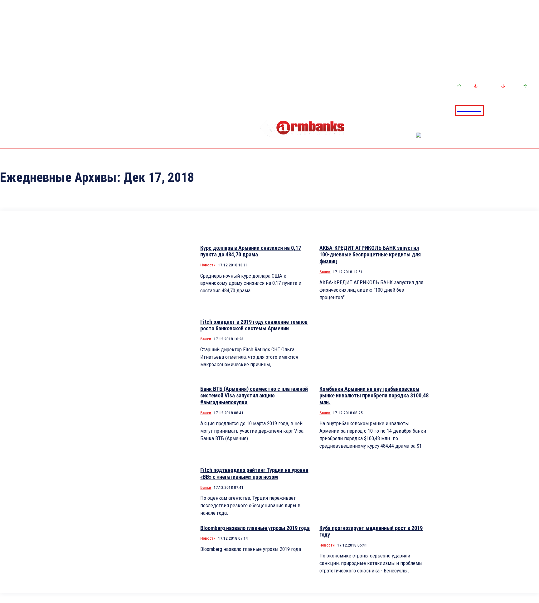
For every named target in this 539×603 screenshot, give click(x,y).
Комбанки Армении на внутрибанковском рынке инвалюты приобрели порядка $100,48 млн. (374, 396)
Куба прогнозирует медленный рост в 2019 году (371, 531)
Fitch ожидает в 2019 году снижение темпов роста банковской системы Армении (254, 325)
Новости (208, 265)
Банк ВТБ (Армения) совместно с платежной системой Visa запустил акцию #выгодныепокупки (254, 396)
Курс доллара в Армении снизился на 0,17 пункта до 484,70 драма (250, 251)
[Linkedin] (535, 110)
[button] (490, 109)
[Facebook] (512, 110)
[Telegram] (520, 110)
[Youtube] (527, 110)
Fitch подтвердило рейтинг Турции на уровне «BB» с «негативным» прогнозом (254, 473)
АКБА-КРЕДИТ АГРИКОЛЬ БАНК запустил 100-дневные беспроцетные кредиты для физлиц (370, 255)
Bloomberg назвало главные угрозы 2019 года (255, 528)
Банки (324, 272)
